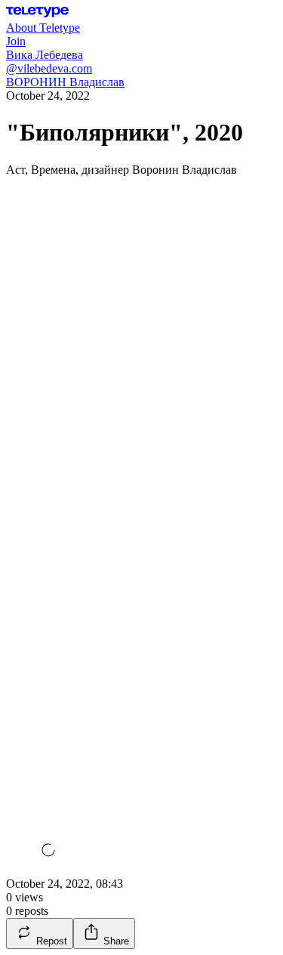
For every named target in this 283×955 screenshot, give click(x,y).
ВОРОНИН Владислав (65, 82)
